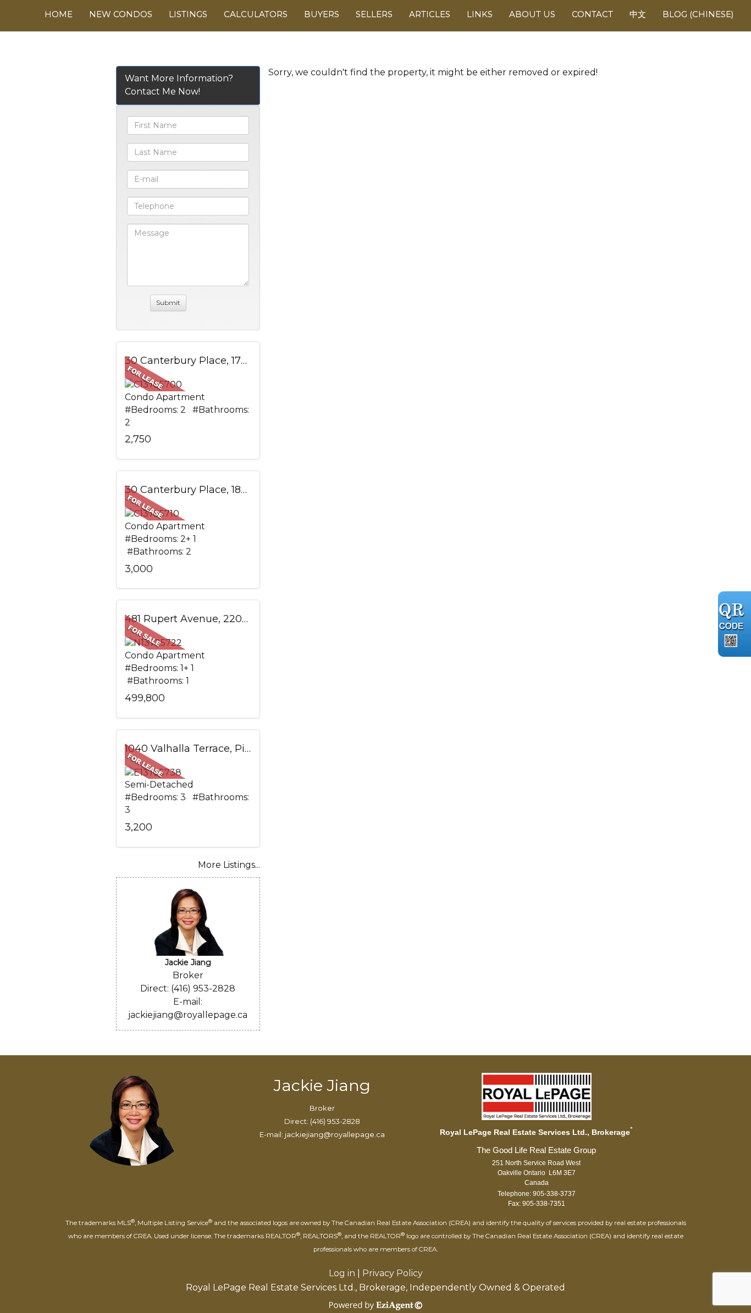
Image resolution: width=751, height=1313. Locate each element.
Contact (592, 14)
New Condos (120, 14)
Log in (342, 1273)
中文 (637, 14)
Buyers (321, 14)
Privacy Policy (392, 1273)
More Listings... (229, 865)
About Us (532, 14)
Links (480, 14)
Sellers (374, 14)
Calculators (256, 14)
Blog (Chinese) (698, 14)
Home (59, 14)
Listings (188, 14)
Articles (429, 14)
